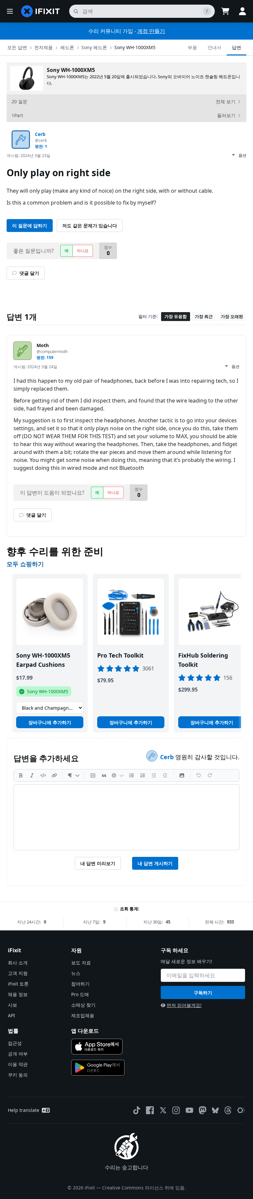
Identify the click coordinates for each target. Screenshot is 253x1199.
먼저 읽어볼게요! (184, 1005)
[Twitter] (163, 1110)
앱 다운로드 (85, 1030)
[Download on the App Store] (97, 1046)
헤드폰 (67, 47)
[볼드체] (20, 775)
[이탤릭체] (32, 775)
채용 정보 (18, 994)
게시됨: (28, 155)
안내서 (214, 47)
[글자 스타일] (73, 775)
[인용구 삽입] (104, 775)
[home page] (40, 11)
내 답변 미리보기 (97, 863)
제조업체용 (82, 1015)
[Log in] (242, 11)
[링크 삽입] (54, 775)
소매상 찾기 (83, 1005)
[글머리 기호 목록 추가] (131, 775)
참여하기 (80, 984)
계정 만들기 (151, 31)
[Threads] (228, 1110)
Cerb (167, 757)
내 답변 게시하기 (155, 863)
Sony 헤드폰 (94, 47)
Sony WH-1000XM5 (134, 47)
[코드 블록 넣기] (93, 775)
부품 (192, 47)
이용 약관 (18, 1064)
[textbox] (126, 817)
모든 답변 (17, 47)
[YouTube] (189, 1110)
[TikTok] (137, 1110)
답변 (236, 47)
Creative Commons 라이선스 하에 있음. (144, 1187)
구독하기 (203, 992)
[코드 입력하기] (43, 775)
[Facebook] (150, 1110)
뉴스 (75, 973)
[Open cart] (225, 11)
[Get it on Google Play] (98, 1068)
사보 (12, 1005)
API (11, 1015)
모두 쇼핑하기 (25, 564)
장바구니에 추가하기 (49, 722)
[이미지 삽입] (182, 775)
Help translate (23, 1110)
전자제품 (43, 47)
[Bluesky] (215, 1110)
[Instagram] (176, 1110)
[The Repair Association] (241, 1110)
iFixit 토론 (18, 984)
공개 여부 (18, 1054)
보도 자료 (81, 962)
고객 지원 (18, 973)
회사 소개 (18, 962)
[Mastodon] (203, 1110)
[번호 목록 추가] (142, 775)
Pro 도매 (80, 994)
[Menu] (10, 11)
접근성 (15, 1043)
